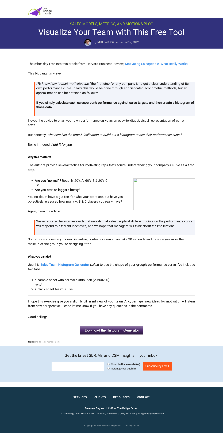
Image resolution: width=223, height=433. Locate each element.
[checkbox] (123, 366)
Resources (121, 397)
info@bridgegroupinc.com (151, 413)
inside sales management (47, 342)
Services (80, 397)
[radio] (123, 364)
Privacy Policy (132, 425)
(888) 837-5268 (127, 413)
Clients (100, 397)
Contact (143, 397)
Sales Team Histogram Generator (64, 265)
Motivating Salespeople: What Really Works (156, 64)
